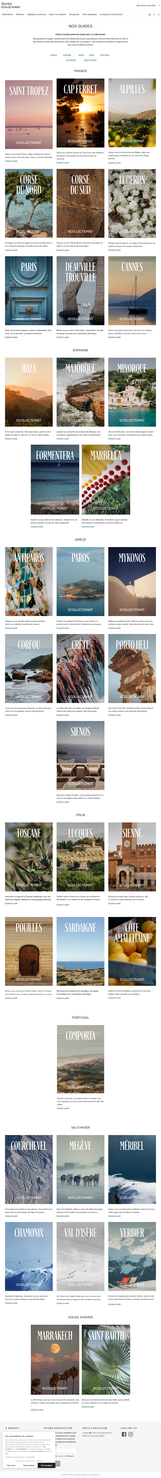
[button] (3, 1475)
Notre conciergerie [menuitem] (57, 14)
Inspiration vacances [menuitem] (36, 14)
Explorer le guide (11, 161)
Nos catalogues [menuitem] (89, 14)
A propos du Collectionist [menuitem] (111, 14)
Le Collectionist (94, 1475)
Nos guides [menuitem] (74, 14)
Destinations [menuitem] (7, 14)
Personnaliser (28, 1465)
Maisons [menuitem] (20, 14)
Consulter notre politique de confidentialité (20, 1457)
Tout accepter (46, 1465)
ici (90, 1433)
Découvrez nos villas (146, 5)
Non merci (11, 1465)
